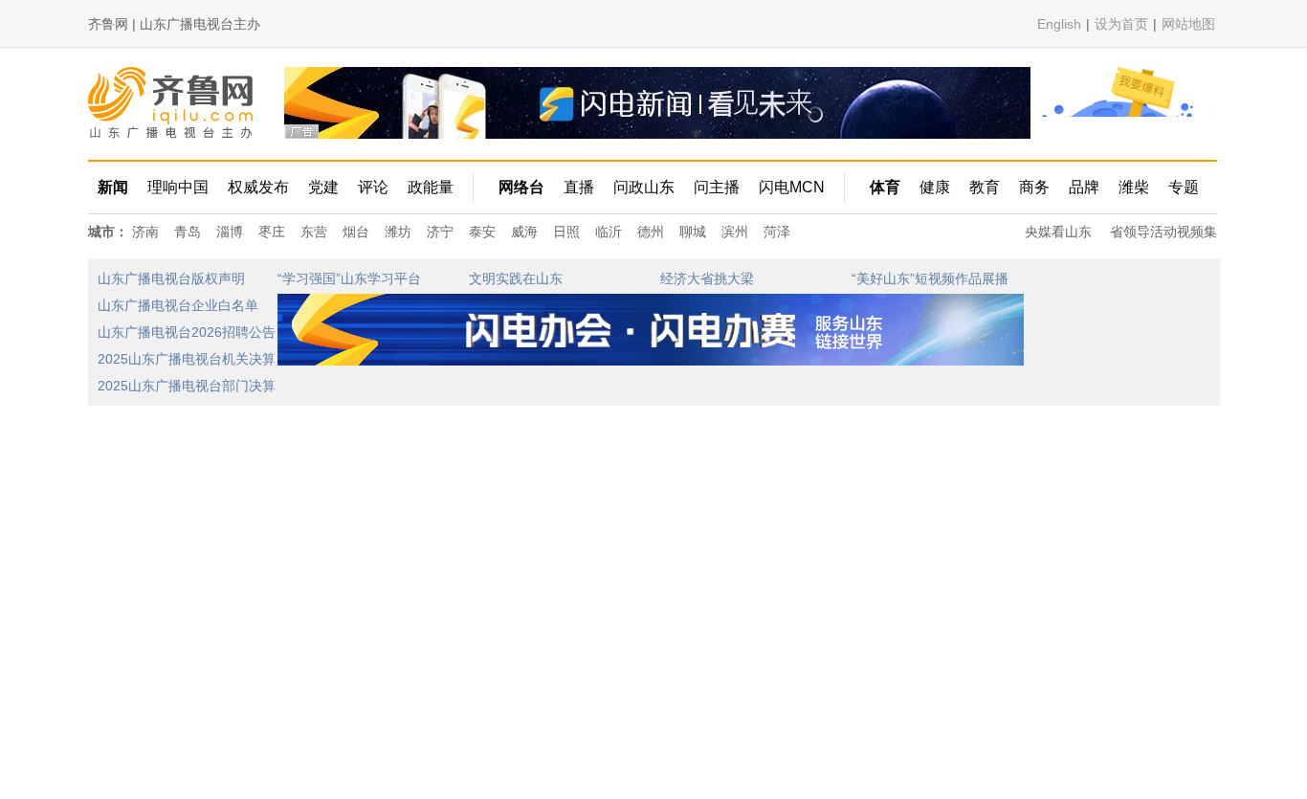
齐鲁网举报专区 (707, 386)
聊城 (692, 231)
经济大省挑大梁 (707, 278)
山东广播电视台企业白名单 (178, 305)
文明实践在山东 (516, 278)
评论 (373, 187)
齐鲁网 (171, 103)
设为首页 (1121, 24)
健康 (934, 187)
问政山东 (644, 187)
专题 (1183, 187)
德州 (650, 231)
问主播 (717, 187)
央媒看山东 (1058, 231)
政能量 (431, 187)
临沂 (608, 231)
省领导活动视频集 (1163, 231)
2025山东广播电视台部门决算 (187, 385)
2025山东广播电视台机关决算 (187, 358)
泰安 (482, 231)
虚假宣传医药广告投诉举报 (549, 386)
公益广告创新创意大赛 (919, 386)
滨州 (734, 231)
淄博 (229, 231)
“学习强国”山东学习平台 (349, 278)
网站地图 (1188, 24)
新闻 (113, 187)
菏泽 (777, 231)
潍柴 (1134, 187)
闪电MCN (792, 187)
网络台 (521, 187)
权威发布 (258, 187)
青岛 (187, 231)
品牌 (1084, 187)
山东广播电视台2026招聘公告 (187, 332)
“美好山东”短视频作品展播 (930, 278)
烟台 (356, 231)
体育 (885, 187)
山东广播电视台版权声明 (171, 278)
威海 (524, 231)
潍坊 (398, 231)
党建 (323, 187)
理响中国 (178, 187)
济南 (145, 231)
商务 (1034, 187)
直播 (579, 187)
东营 (313, 231)
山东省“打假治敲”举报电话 (355, 386)
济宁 (440, 231)
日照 (566, 231)
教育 (984, 187)
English (1059, 24)
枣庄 (271, 231)
